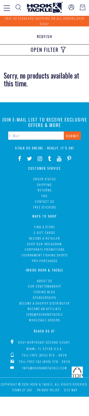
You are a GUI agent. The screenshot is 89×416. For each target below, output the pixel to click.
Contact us (44, 201)
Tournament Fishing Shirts (45, 255)
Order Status (44, 179)
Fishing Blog (44, 292)
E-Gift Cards (44, 232)
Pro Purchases (44, 261)
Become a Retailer (44, 238)
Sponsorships (44, 297)
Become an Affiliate (44, 309)
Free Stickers (44, 207)
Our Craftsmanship (44, 286)
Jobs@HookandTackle (44, 314)
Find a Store (44, 227)
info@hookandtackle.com (44, 368)
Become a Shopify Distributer (44, 303)
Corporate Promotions (45, 249)
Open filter (45, 49)
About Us (44, 281)
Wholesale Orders (44, 320)
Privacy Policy (48, 390)
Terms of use (22, 390)
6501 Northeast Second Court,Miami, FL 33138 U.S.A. (44, 345)
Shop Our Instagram (44, 244)
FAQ (44, 196)
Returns (45, 190)
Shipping (44, 185)
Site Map (70, 390)
